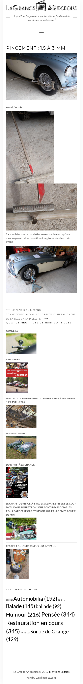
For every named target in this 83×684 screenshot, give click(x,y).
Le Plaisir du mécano (26, 310)
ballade (48, 606)
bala (61, 599)
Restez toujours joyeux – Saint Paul (31, 545)
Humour (23, 614)
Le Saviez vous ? (16, 433)
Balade (20, 606)
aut (9, 599)
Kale (29, 677)
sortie (25, 632)
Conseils (12, 330)
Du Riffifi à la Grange (20, 464)
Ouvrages (13, 359)
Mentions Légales (59, 671)
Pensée (58, 614)
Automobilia (35, 598)
